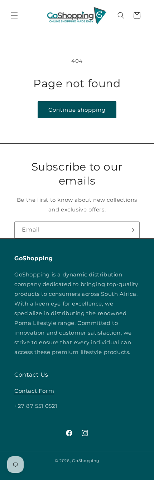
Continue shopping (77, 109)
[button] (14, 15)
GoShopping (85, 460)
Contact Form (34, 390)
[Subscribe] (131, 230)
